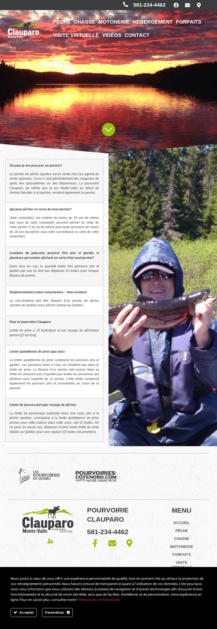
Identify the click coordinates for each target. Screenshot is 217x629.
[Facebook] (176, 5)
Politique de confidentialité (98, 600)
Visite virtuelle (76, 35)
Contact (137, 35)
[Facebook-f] (95, 543)
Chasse (84, 22)
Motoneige (114, 22)
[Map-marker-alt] (199, 5)
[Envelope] (187, 5)
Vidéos (111, 35)
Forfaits (188, 22)
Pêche (62, 22)
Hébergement (153, 22)
